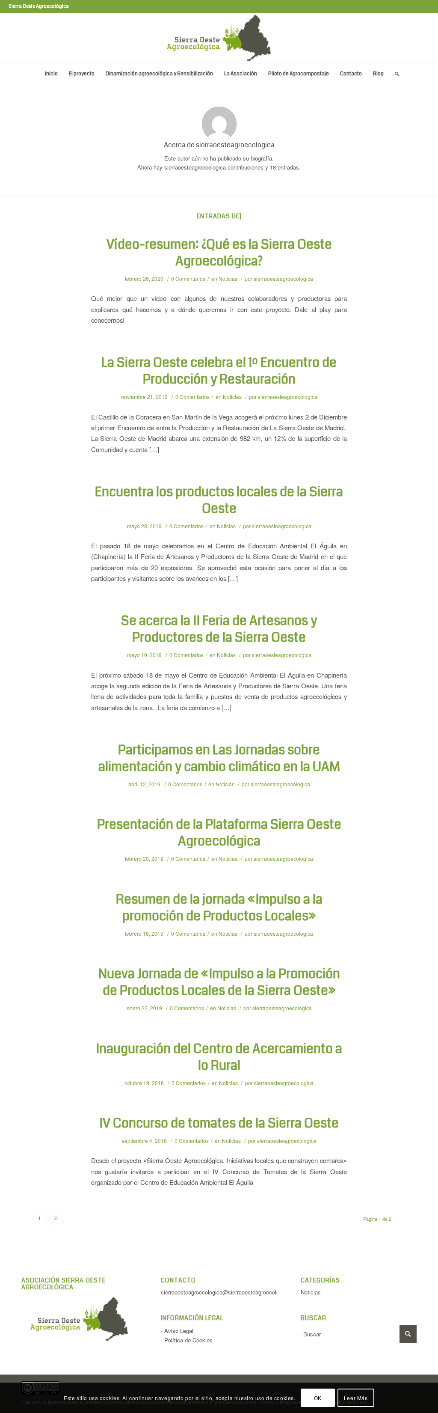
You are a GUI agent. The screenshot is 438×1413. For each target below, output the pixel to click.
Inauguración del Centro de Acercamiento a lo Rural (219, 1057)
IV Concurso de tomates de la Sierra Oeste (219, 1123)
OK (318, 1397)
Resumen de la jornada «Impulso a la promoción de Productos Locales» (219, 907)
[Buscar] (394, 74)
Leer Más (356, 1397)
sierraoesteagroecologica (283, 278)
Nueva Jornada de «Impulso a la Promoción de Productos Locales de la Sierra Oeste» (219, 982)
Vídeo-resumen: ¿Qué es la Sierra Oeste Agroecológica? (219, 252)
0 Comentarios (188, 278)
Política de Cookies (188, 1340)
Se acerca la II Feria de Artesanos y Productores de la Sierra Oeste (219, 629)
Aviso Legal (178, 1331)
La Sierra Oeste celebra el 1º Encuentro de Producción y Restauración (219, 371)
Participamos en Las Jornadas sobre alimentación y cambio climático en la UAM (219, 758)
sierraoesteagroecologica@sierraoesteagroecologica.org (230, 1292)
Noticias (228, 278)
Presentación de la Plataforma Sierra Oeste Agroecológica (219, 832)
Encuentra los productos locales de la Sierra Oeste (219, 500)
